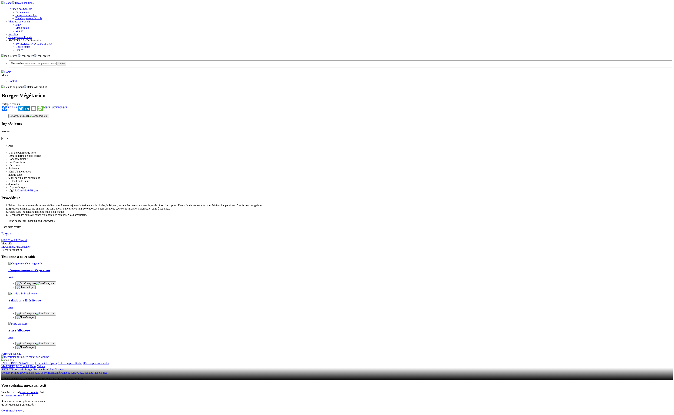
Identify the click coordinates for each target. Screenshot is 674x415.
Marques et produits (19, 21)
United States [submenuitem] (22, 46)
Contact (12, 80)
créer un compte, (29, 392)
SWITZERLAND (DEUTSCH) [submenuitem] (33, 43)
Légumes (25, 246)
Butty (18, 24)
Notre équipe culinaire (70, 363)
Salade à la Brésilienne (24, 300)
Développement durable (28, 18)
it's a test (12, 107)
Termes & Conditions (23, 372)
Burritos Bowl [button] (41, 369)
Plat (17, 246)
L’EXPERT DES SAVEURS (17, 363)
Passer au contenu (11, 353)
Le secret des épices (26, 15)
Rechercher (17, 63)
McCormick (22, 27)
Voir (10, 276)
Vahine (19, 30)
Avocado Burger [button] (23, 369)
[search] (40, 63)
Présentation (22, 12)
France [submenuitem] (19, 49)
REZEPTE (7, 369)
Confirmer (7, 410)
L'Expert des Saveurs (20, 8)
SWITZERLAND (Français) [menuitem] (24, 40)
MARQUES (8, 366)
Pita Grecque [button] (57, 369)
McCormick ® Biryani (25, 190)
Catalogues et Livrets (20, 37)
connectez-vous (13, 395)
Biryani (6, 233)
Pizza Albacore (19, 330)
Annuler (18, 410)
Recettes (13, 34)
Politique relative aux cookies (77, 372)
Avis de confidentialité (47, 372)
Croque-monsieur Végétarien (29, 270)
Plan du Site (100, 372)
